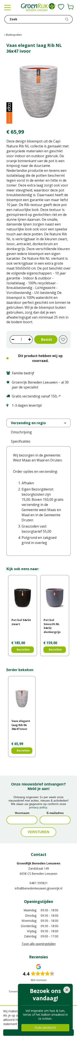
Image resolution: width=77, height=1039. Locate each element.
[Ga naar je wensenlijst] (61, 7)
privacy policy (38, 807)
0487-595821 (39, 883)
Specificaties (20, 441)
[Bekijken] (70, 7)
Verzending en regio (28, 423)
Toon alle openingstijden (39, 944)
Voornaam (22, 813)
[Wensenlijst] (61, 7)
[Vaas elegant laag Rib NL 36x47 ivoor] (38, 91)
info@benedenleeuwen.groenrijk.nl (38, 888)
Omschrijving (21, 432)
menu (7, 7)
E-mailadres (55, 813)
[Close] (66, 989)
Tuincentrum (15, 991)
